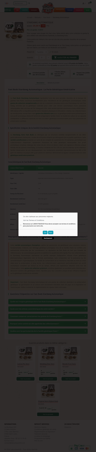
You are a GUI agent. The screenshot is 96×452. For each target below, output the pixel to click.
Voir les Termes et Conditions (33, 220)
